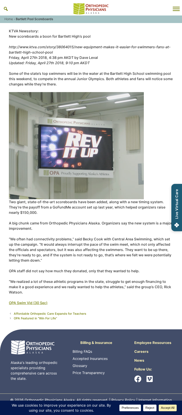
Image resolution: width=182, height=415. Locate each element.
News (139, 360)
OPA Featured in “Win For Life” (35, 318)
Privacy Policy (123, 400)
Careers (141, 351)
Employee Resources (152, 342)
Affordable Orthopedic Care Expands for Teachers (50, 313)
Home (8, 19)
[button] (5, 8)
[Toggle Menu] (176, 9)
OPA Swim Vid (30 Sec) (28, 303)
